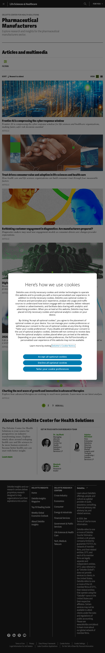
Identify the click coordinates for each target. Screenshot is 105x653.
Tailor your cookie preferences (52, 369)
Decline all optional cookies (52, 362)
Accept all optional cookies (52, 356)
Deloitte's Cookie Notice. (63, 345)
